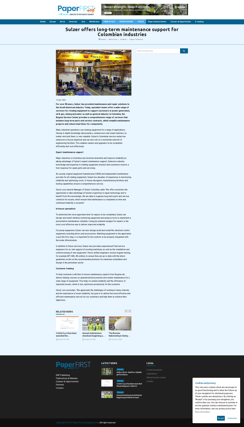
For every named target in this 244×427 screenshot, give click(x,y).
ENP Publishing (63, 375)
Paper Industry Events (157, 22)
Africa (62, 22)
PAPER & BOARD (126, 22)
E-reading (199, 22)
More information (202, 412)
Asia (83, 22)
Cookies (150, 381)
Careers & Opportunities (181, 22)
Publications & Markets (67, 378)
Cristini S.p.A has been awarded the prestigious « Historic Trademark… (129, 386)
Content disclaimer (154, 370)
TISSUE (140, 22)
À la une (120, 369)
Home (103, 39)
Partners (60, 384)
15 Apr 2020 (61, 100)
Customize (232, 418)
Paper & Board (136, 39)
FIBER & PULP (110, 22)
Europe (53, 22)
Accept (221, 418)
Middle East (94, 22)
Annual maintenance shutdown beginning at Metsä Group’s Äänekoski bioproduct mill (129, 397)
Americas (73, 22)
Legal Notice (152, 374)
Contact (60, 388)
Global (43, 22)
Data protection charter (156, 377)
